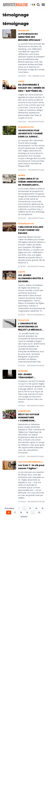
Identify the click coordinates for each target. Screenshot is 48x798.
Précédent (9, 508)
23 (39, 512)
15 (42, 508)
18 (21, 512)
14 (36, 508)
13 (30, 508)
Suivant (24, 516)
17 (15, 512)
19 (27, 512)
